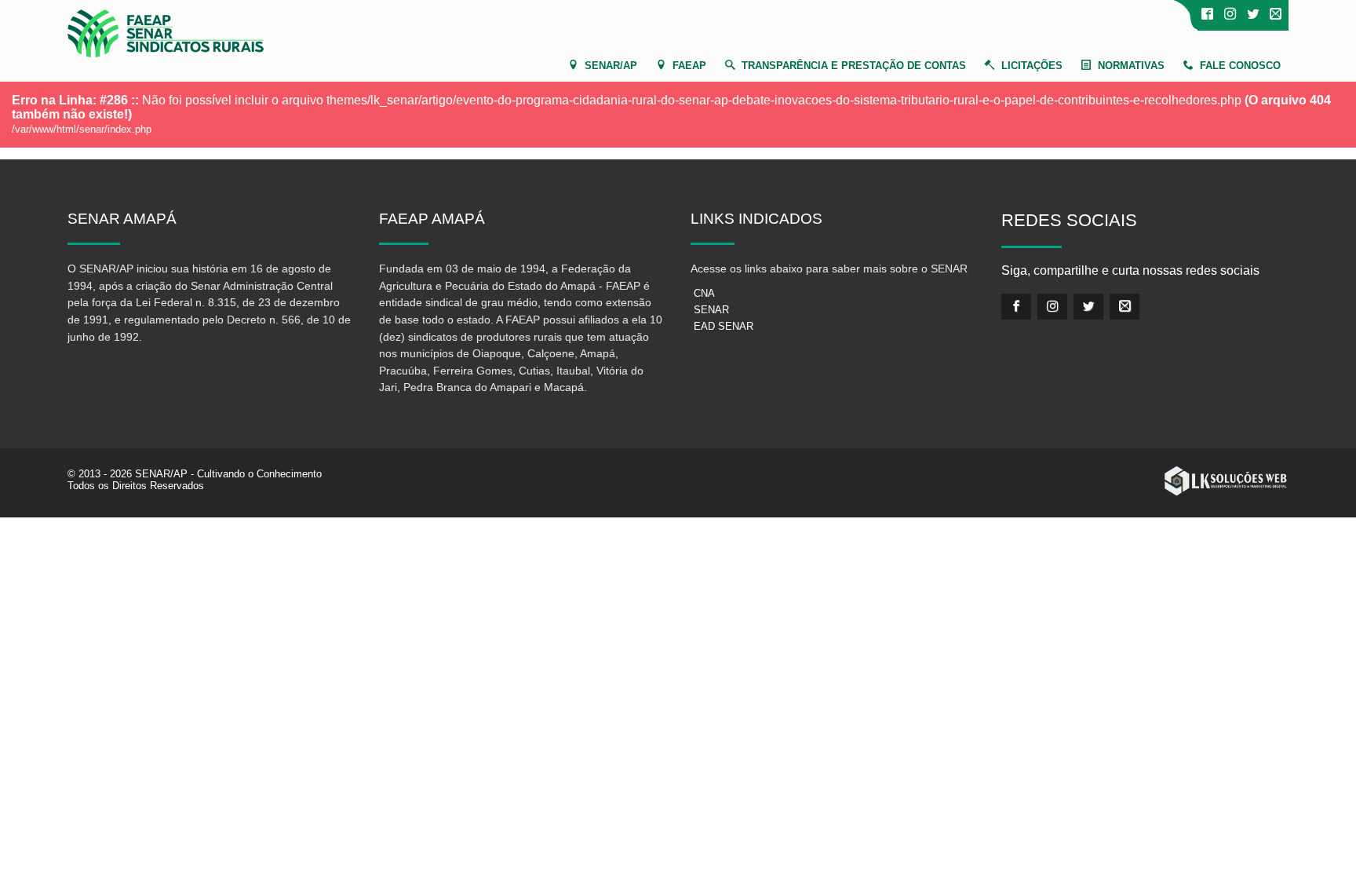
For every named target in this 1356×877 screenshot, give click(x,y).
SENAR (711, 310)
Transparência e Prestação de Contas (854, 65)
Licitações (1032, 65)
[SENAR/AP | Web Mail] (1275, 14)
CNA (704, 293)
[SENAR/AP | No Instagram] (1052, 307)
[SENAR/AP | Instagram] (1230, 14)
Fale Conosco (1240, 65)
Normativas (1131, 65)
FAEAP (689, 65)
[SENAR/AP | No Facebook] (1207, 14)
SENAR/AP (611, 65)
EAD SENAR (723, 326)
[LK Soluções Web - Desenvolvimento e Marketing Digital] (1226, 481)
